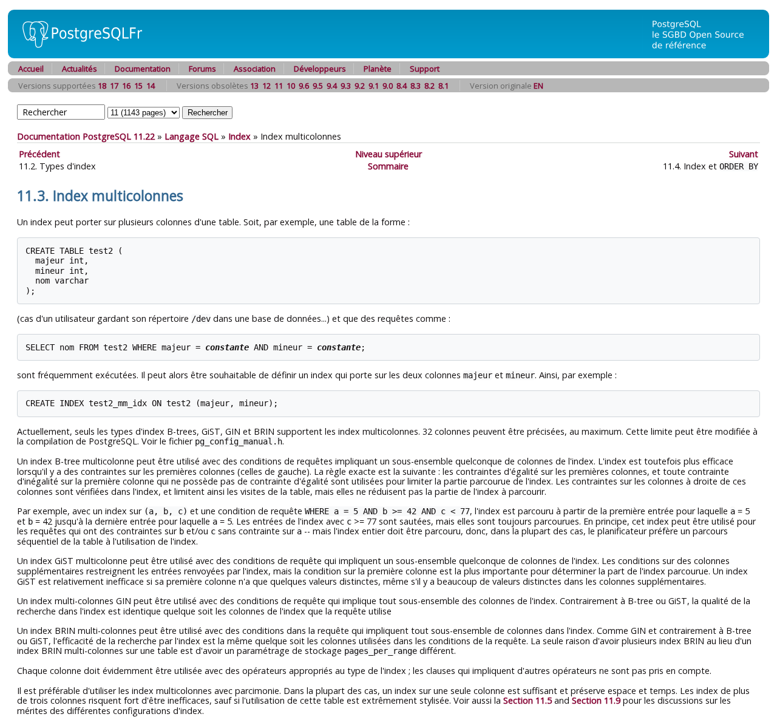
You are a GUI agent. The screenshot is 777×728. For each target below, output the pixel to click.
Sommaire (388, 166)
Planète (378, 68)
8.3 (415, 85)
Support (424, 68)
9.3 (346, 85)
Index (239, 136)
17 (114, 85)
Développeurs (320, 68)
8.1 (443, 85)
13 (254, 85)
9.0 (387, 85)
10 (291, 85)
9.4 (332, 85)
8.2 (429, 85)
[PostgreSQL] (78, 55)
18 (102, 85)
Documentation (143, 68)
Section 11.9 (596, 700)
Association (255, 68)
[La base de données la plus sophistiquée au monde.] (705, 55)
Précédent (39, 154)
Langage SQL (192, 136)
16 (126, 85)
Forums (202, 68)
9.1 (373, 85)
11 (278, 85)
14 (150, 85)
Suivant (743, 154)
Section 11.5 (527, 700)
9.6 (304, 85)
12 (266, 85)
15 (138, 85)
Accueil (31, 68)
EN (538, 85)
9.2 (360, 85)
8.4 (401, 85)
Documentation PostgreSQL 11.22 (86, 136)
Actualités (79, 68)
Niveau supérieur (388, 154)
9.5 (318, 85)
